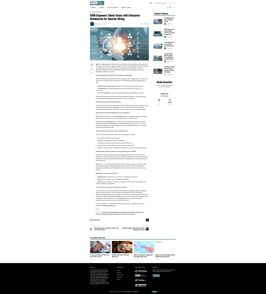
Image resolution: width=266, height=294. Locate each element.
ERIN (128, 212)
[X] (150, 3)
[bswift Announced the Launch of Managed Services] (158, 21)
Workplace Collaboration (157, 35)
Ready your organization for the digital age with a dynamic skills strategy (143, 255)
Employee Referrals (105, 212)
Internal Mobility (105, 214)
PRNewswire (98, 23)
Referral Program (124, 214)
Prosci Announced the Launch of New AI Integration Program (169, 44)
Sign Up (156, 275)
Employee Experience (156, 72)
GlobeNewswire (170, 74)
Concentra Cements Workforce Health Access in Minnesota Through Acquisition (168, 56)
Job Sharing (110, 214)
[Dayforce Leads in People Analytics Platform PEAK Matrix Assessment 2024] (166, 247)
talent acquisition (131, 198)
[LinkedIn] (151, 3)
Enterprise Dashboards (122, 212)
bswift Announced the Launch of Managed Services (169, 19)
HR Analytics (137, 212)
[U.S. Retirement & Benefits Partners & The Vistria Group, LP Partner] (100, 247)
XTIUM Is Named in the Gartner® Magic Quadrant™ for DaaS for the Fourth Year (169, 31)
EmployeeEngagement (114, 212)
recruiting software (116, 214)
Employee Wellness (156, 59)
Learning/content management (157, 47)
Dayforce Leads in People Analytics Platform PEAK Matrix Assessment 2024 (165, 255)
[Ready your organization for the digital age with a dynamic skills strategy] (144, 247)
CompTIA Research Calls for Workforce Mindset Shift (120, 255)
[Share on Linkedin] (148, 24)
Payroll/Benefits (157, 22)
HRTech (142, 212)
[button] (154, 291)
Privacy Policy (127, 291)
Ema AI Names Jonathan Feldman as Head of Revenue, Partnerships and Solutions (169, 69)
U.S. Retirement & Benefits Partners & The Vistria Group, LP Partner (99, 255)
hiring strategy (132, 212)
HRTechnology (98, 214)
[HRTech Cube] (97, 3)
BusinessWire (170, 36)
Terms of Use (136, 291)
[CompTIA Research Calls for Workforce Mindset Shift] (122, 247)
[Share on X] (146, 24)
